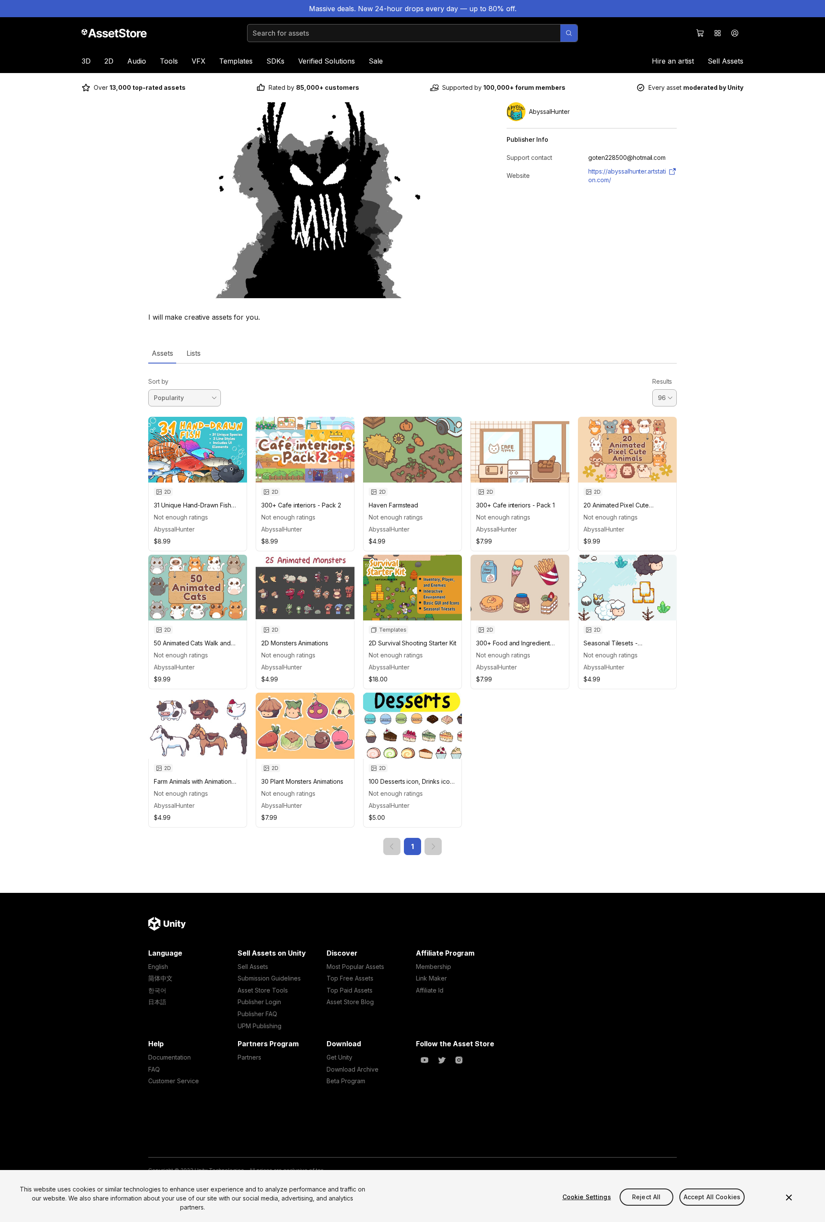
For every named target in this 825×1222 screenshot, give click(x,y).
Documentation (169, 1057)
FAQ (154, 1069)
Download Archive (353, 1069)
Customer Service (173, 1081)
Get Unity (339, 1057)
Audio (136, 61)
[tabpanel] (412, 609)
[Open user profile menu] (734, 33)
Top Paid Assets (350, 990)
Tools (169, 61)
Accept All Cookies (712, 1197)
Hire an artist (673, 61)
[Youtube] (424, 1060)
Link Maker (431, 978)
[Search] (569, 33)
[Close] (789, 1197)
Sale (376, 61)
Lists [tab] (193, 353)
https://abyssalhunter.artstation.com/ (627, 175)
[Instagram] (459, 1060)
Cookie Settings (586, 1197)
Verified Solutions (326, 61)
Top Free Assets (350, 978)
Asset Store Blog (350, 1001)
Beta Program (346, 1081)
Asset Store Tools (263, 990)
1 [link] (412, 846)
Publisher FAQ (257, 1013)
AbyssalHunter (174, 529)
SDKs (275, 61)
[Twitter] (441, 1060)
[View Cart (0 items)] (700, 33)
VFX (198, 61)
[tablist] (412, 353)
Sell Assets (725, 61)
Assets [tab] (162, 353)
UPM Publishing (259, 1026)
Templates (236, 61)
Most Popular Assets (355, 966)
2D (108, 61)
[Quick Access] (717, 33)
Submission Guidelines (269, 978)
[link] (391, 846)
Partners (249, 1057)
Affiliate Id (429, 990)
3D (86, 61)
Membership (433, 966)
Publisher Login (259, 1001)
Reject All (646, 1197)
